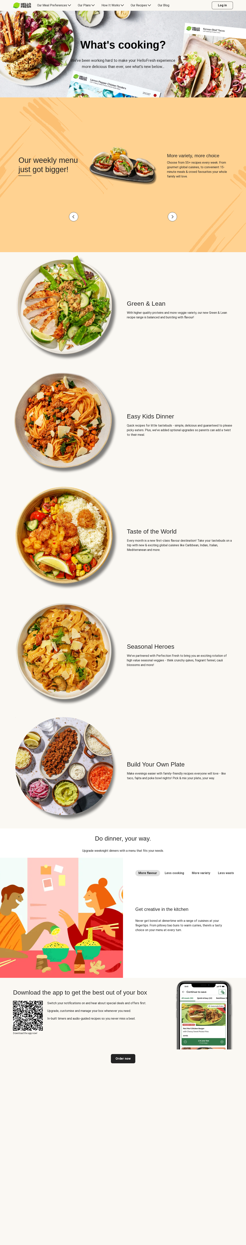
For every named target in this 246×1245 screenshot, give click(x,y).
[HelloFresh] (22, 5)
